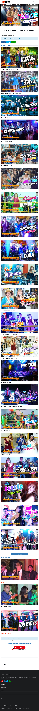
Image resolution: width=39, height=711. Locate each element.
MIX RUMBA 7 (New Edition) (6, 213)
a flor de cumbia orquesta (10, 28)
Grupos (3, 659)
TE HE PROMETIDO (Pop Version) (7, 430)
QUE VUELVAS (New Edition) (6, 454)
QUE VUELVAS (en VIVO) (6, 526)
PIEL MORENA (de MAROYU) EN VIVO (8, 286)
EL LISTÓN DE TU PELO (5, 580)
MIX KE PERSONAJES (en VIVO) (7, 141)
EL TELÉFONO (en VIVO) (6, 117)
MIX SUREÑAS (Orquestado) (6, 502)
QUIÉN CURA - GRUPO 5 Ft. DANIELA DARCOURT (10, 262)
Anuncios (3, 698)
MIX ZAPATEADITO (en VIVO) (7, 165)
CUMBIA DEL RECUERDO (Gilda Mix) (8, 310)
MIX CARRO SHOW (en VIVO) (7, 478)
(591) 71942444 (10, 38)
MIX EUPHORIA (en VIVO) (6, 382)
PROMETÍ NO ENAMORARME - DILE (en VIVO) (10, 69)
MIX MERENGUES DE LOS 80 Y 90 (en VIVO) (9, 237)
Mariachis (3, 661)
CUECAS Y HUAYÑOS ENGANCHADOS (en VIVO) (10, 358)
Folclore (3, 664)
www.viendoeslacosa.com (23, 708)
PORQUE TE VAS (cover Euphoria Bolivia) (9, 334)
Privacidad (6, 705)
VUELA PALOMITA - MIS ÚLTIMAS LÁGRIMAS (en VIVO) (12, 551)
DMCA (11, 705)
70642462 (18, 38)
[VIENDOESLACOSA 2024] (5, 2)
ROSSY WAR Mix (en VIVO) (6, 189)
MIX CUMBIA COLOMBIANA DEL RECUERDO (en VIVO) (11, 406)
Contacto (15, 705)
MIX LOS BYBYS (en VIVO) (6, 631)
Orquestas (3, 28)
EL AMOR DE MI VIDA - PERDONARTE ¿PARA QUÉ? (11, 93)
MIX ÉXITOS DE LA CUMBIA (6, 606)
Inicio (2, 705)
